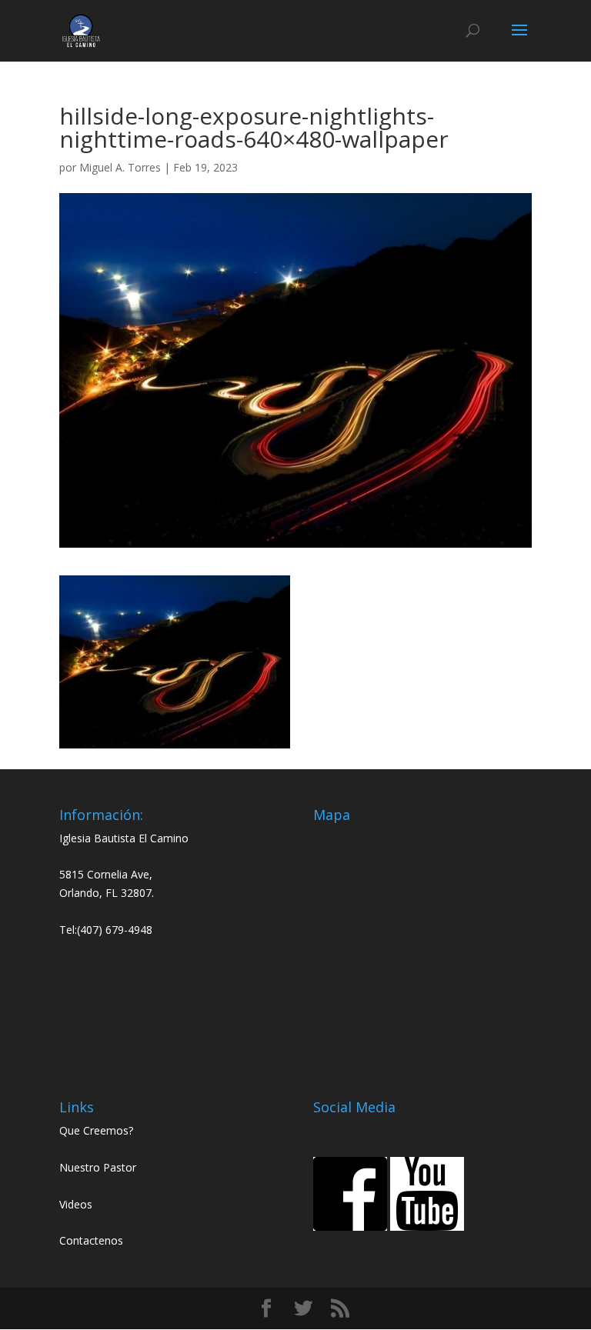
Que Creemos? (96, 1130)
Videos (75, 1204)
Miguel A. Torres (120, 167)
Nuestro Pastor (97, 1167)
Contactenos (91, 1240)
